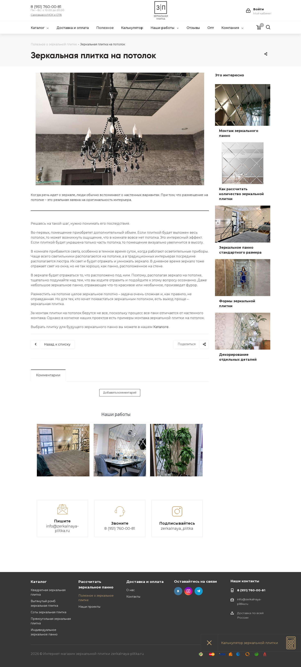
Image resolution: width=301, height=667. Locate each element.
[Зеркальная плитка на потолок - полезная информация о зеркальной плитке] (120, 129)
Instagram (188, 591)
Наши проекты (89, 607)
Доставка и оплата (145, 581)
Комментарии (48, 375)
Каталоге (161, 327)
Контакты (133, 596)
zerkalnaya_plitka (177, 528)
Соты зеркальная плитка (48, 612)
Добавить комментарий (119, 392)
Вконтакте (178, 591)
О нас (130, 590)
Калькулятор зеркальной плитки (249, 643)
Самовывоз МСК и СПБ (46, 15)
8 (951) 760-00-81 (46, 7)
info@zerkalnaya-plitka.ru (62, 528)
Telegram (199, 591)
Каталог (39, 581)
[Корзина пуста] (256, 27)
